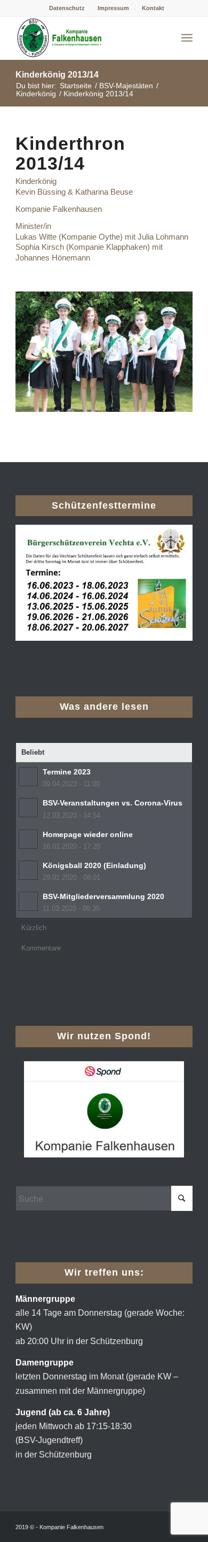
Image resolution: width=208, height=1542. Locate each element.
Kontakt (153, 8)
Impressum (113, 8)
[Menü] (187, 38)
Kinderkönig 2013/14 (57, 74)
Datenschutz (67, 8)
